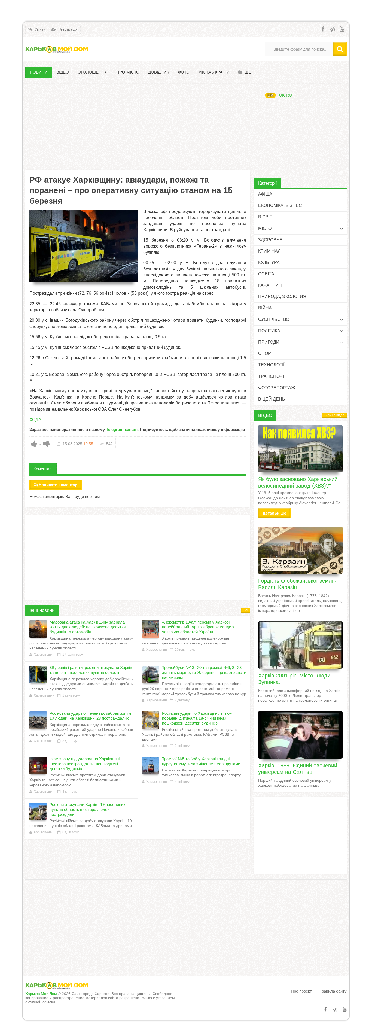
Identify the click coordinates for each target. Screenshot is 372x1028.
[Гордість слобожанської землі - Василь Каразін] (300, 550)
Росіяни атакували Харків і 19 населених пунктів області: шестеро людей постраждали (88, 809)
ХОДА (35, 419)
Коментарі (42, 468)
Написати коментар (58, 484)
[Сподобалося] (33, 443)
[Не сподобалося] (46, 443)
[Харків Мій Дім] (56, 49)
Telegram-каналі (122, 429)
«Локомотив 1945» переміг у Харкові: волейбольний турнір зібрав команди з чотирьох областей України (198, 627)
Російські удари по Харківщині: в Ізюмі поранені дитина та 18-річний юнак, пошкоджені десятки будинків (197, 718)
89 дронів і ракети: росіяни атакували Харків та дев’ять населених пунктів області (91, 670)
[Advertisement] (137, 127)
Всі (245, 610)
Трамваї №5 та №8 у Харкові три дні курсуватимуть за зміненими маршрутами (201, 761)
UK (270, 95)
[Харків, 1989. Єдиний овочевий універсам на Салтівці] (300, 735)
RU (289, 95)
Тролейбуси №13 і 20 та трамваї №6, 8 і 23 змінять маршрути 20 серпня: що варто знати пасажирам (204, 672)
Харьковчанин (44, 654)
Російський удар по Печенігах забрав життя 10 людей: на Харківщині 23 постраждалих (90, 715)
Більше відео (334, 415)
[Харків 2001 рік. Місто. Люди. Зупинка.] (300, 645)
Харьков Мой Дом (41, 993)
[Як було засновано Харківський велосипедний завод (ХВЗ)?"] (300, 449)
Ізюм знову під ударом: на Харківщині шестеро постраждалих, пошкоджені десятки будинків (85, 763)
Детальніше (274, 513)
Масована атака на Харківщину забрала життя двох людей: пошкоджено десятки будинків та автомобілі (88, 627)
